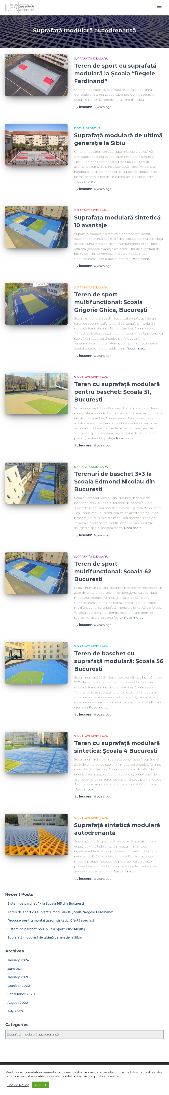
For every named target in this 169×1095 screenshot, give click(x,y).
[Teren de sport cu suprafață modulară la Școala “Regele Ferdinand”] (36, 75)
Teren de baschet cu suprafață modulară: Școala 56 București (118, 661)
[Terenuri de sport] (21, 7)
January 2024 (18, 960)
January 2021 (17, 977)
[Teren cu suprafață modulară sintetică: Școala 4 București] (36, 752)
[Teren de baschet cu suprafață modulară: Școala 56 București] (36, 662)
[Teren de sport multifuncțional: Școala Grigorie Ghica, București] (36, 304)
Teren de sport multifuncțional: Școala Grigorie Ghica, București (110, 302)
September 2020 (21, 994)
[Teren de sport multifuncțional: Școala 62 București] (36, 573)
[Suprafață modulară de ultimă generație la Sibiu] (36, 144)
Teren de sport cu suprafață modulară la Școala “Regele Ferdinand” (115, 73)
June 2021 (15, 969)
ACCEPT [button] (40, 1085)
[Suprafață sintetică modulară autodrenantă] (36, 834)
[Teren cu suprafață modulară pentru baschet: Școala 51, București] (36, 393)
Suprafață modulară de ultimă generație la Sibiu (44, 937)
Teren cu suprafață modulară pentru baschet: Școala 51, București (117, 392)
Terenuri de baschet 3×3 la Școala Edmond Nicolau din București (114, 481)
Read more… (85, 182)
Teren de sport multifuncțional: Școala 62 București (112, 571)
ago (103, 107)
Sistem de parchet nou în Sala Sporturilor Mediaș (46, 929)
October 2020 (18, 986)
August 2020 (17, 1003)
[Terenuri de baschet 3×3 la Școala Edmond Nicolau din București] (36, 483)
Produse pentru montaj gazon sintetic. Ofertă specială (50, 920)
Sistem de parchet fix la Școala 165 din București (45, 903)
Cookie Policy (18, 1085)
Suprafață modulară (91, 58)
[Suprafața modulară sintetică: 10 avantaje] (36, 226)
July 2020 (15, 1011)
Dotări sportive (87, 128)
